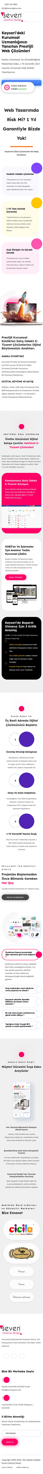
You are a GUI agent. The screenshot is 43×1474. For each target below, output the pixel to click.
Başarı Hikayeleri (15, 577)
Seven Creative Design (11, 1463)
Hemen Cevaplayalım (15, 897)
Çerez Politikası (7, 1467)
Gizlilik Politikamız (22, 1467)
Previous (8, 1103)
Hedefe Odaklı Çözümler (20, 174)
